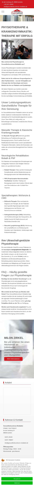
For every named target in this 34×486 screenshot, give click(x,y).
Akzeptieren (17, 479)
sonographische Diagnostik (20, 249)
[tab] (16, 17)
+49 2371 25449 (8, 4)
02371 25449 (8, 437)
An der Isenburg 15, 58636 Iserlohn (12, 2)
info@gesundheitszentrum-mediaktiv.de (15, 6)
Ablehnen (17, 483)
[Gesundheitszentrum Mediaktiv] (17, 12)
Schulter (20, 256)
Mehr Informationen (13, 359)
